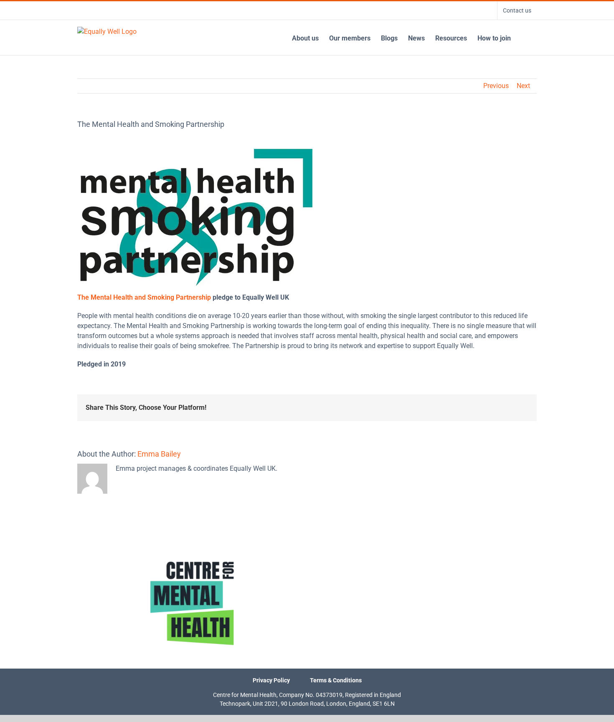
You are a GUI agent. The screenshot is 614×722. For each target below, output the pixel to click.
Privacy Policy (271, 680)
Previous (496, 86)
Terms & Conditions (336, 680)
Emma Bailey (159, 453)
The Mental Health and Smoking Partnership (144, 297)
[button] (523, 37)
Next (523, 86)
